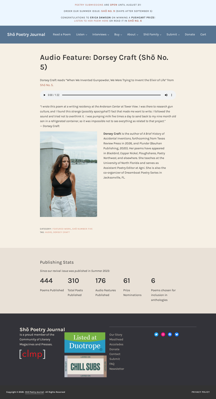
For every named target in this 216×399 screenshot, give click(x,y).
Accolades (116, 344)
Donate (114, 349)
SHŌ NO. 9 (108, 11)
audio (48, 232)
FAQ (111, 364)
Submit (114, 359)
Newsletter (116, 369)
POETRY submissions (89, 4)
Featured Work (62, 229)
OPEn (113, 4)
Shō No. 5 (46, 85)
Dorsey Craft (61, 232)
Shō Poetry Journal (26, 34)
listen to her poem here (91, 20)
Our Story (115, 334)
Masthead (116, 339)
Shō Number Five (82, 229)
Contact (114, 354)
